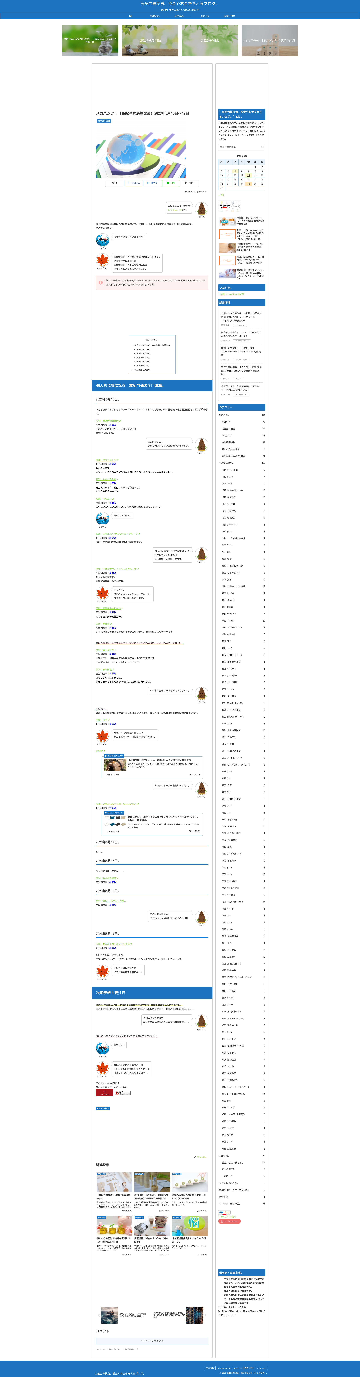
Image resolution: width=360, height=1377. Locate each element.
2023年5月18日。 (144, 361)
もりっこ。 (173, 210)
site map (261, 1368)
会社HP (99, 751)
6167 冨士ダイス (105, 650)
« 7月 (221, 195)
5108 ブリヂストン (106, 460)
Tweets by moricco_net (230, 294)
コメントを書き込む (152, 1340)
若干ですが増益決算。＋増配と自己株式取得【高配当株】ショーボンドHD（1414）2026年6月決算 (241, 317)
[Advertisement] (152, 88)
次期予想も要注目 (142, 370)
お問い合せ (249, 1368)
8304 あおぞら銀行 (106, 878)
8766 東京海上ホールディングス (113, 944)
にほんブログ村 (226, 1217)
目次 (148, 340)
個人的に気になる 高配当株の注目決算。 (153, 345)
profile (238, 1368)
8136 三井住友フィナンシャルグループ (116, 569)
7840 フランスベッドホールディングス (116, 804)
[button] (190, 183)
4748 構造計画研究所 (107, 421)
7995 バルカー (104, 499)
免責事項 (210, 1368)
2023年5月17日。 (144, 358)
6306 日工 (101, 720)
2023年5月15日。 (144, 349)
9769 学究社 (102, 624)
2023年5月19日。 (144, 366)
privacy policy (224, 1368)
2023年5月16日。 (144, 353)
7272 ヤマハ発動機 (106, 479)
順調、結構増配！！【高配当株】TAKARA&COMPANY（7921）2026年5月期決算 (241, 351)
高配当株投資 (104, 1108)
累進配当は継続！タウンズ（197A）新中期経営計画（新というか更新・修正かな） (241, 370)
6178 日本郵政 (104, 669)
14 (249, 175)
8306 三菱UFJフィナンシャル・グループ (117, 534)
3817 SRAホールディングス (110, 901)
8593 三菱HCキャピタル (108, 608)
